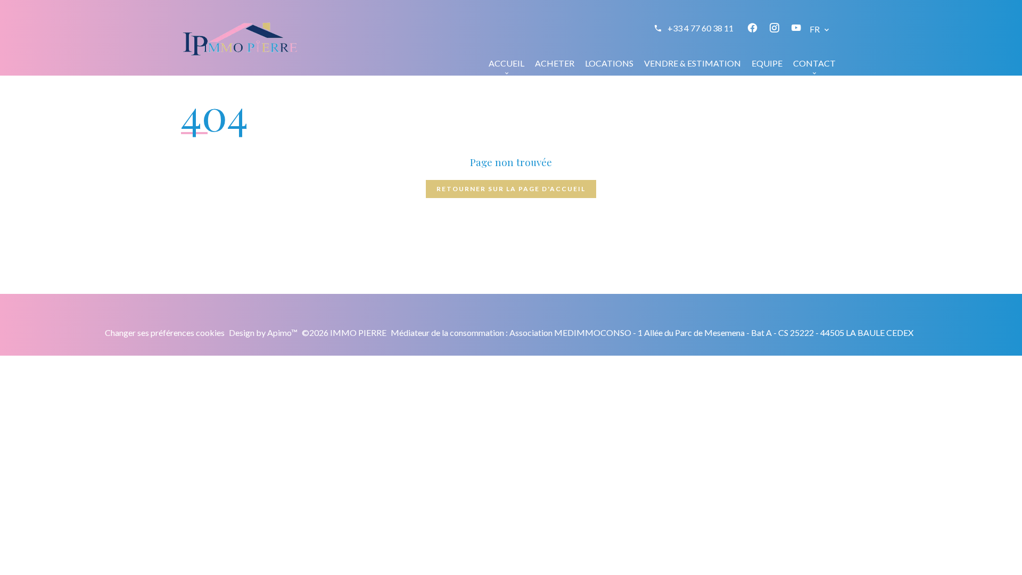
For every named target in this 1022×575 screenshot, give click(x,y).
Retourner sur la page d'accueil (511, 189)
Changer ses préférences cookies (165, 332)
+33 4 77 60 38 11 (700, 28)
